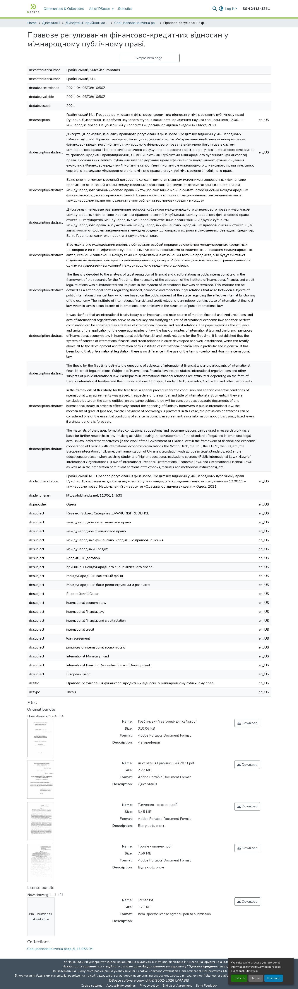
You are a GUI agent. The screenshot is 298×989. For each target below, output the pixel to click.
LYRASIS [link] (182, 980)
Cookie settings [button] (91, 986)
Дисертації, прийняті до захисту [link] (87, 22)
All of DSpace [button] (99, 8)
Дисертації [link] (51, 22)
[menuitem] (101, 8)
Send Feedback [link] (206, 986)
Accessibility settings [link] (121, 986)
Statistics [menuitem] (125, 8)
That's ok (239, 978)
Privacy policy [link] (149, 986)
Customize (273, 978)
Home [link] (32, 22)
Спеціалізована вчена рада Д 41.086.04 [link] (136, 22)
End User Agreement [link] (177, 986)
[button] (33, 8)
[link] (247, 723)
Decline (255, 978)
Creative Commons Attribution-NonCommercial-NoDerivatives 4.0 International (190, 971)
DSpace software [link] (122, 980)
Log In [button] (230, 8)
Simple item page (149, 58)
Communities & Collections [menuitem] (64, 8)
